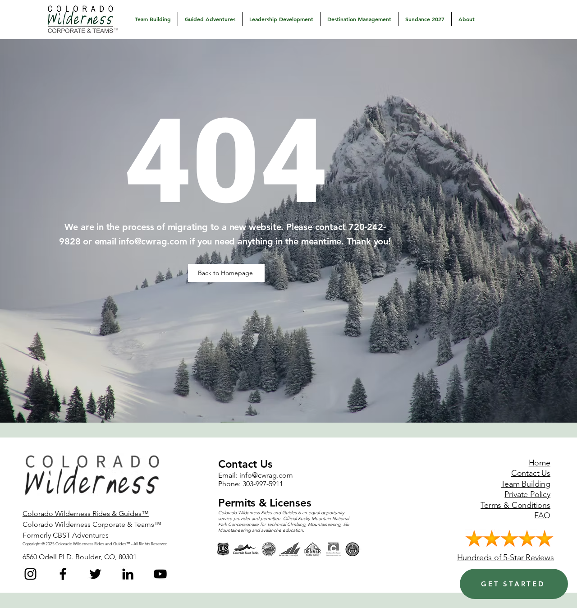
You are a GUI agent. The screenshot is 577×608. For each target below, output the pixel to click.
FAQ (542, 515)
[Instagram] (30, 574)
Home (539, 463)
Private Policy (527, 494)
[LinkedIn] (128, 574)
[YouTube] (160, 574)
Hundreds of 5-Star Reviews (505, 557)
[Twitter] (95, 574)
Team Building (525, 484)
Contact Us (530, 473)
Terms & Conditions (515, 505)
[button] (153, 19)
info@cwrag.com (153, 241)
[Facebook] (63, 574)
